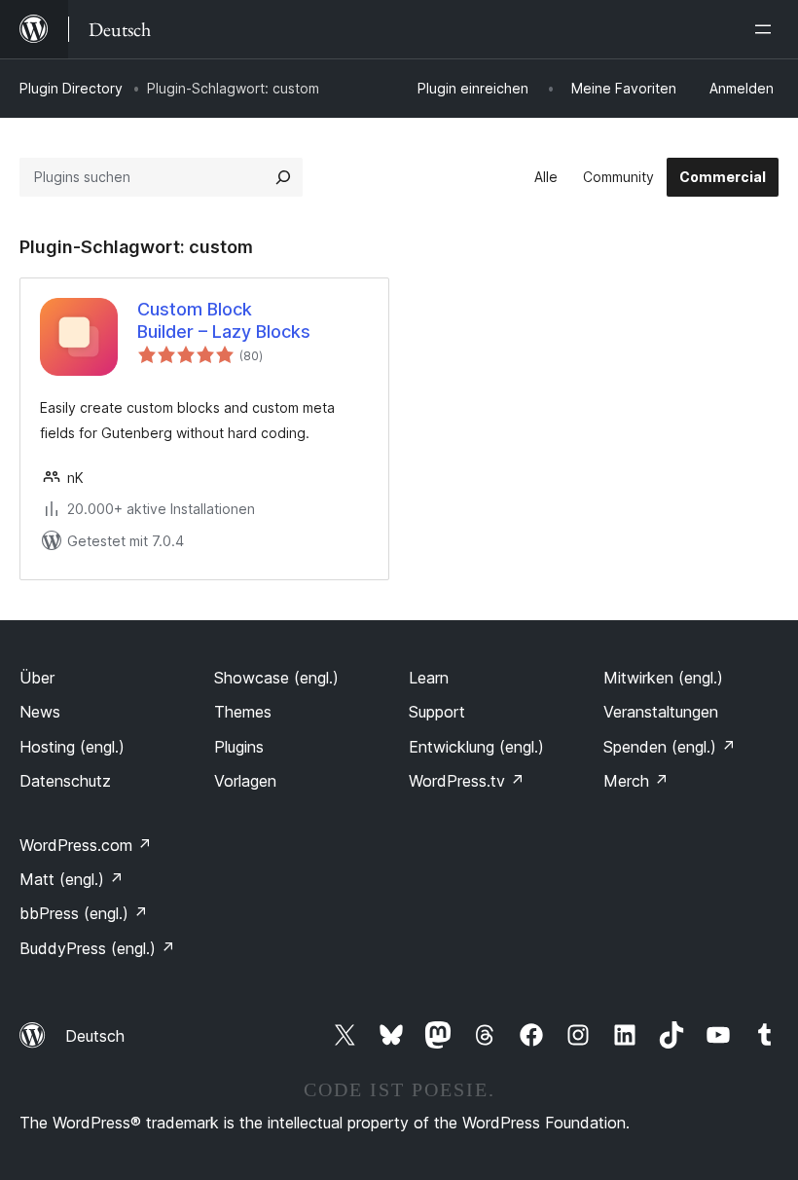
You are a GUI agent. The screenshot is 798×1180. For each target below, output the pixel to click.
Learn (429, 677)
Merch (636, 781)
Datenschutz (65, 781)
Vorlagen (245, 781)
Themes (243, 711)
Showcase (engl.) (276, 677)
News (39, 711)
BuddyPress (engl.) (97, 948)
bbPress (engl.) (83, 913)
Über (36, 677)
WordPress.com (85, 845)
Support (437, 711)
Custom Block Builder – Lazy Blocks (223, 320)
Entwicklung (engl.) (476, 746)
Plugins (239, 746)
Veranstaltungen (660, 711)
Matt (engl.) (71, 879)
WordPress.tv (467, 781)
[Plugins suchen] (283, 177)
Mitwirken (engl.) (663, 677)
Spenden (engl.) (669, 746)
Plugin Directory (71, 88)
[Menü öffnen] (767, 29)
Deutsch (95, 1036)
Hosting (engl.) (72, 746)
